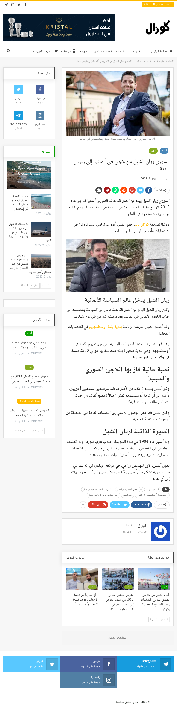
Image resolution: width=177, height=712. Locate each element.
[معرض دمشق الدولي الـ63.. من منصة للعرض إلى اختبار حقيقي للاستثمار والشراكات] (118, 579)
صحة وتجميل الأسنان (29, 401)
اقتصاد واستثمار (103, 51)
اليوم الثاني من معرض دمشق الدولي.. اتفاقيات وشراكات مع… (29, 345)
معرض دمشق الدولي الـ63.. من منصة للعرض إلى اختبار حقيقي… (29, 379)
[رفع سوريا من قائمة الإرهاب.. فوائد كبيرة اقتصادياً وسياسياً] (81, 579)
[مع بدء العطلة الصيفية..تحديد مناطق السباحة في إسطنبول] (41, 201)
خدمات (120, 51)
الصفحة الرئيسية (158, 51)
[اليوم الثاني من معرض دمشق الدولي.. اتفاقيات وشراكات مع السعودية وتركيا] (154, 579)
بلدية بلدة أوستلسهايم (105, 327)
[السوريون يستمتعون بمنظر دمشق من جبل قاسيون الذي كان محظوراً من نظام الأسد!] (41, 261)
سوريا (153, 150)
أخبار (138, 51)
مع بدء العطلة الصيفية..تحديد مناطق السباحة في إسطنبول (19, 203)
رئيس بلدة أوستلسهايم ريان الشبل (97, 489)
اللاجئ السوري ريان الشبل (127, 489)
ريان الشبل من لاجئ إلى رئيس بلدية (103, 495)
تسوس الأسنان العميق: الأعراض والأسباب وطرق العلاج (29, 413)
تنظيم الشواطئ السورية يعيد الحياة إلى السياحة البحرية (29, 168)
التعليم (49, 51)
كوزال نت (142, 224)
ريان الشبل (127, 495)
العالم (164, 150)
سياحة (67, 51)
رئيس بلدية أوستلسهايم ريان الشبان (152, 495)
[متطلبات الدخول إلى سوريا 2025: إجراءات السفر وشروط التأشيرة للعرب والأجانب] (41, 229)
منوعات (82, 51)
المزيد (39, 51)
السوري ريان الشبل (151, 489)
